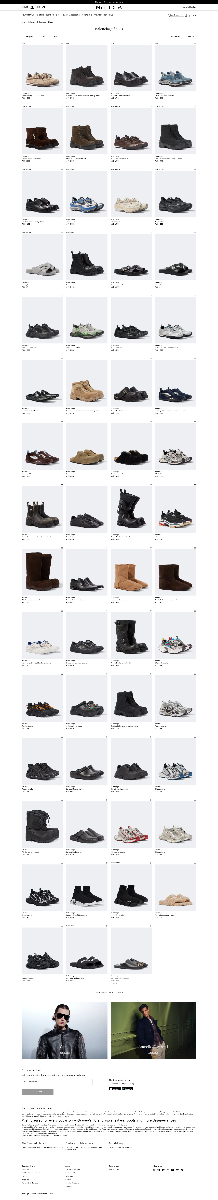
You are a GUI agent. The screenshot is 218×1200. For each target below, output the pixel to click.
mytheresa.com (47, 1194)
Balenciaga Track (60, 1135)
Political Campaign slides (164, 915)
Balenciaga (41, 22)
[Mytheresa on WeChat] (182, 1170)
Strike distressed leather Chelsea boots (36, 537)
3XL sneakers (160, 789)
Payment (25, 1176)
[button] (168, 15)
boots (73, 1127)
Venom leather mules (119, 411)
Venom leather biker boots (121, 537)
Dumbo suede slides (74, 474)
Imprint (112, 1173)
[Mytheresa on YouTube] (172, 1170)
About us (68, 1166)
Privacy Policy (114, 1169)
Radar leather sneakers (119, 159)
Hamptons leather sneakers (76, 663)
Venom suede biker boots (31, 159)
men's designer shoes (111, 1131)
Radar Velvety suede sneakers (33, 96)
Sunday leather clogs (74, 852)
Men (32, 7)
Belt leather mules (117, 285)
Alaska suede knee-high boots (33, 600)
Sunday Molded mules (74, 789)
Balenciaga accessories (73, 1131)
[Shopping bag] (194, 15)
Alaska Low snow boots (30, 852)
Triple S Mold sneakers (119, 789)
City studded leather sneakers (77, 537)
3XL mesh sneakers (118, 852)
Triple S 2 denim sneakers (164, 96)
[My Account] (186, 15)
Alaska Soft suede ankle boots (166, 600)
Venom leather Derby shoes (121, 96)
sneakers (67, 1127)
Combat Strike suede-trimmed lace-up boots (83, 96)
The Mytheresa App (72, 1169)
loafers (81, 1127)
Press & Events (70, 1176)
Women (25, 7)
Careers (68, 1179)
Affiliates (68, 1186)
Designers (31, 22)
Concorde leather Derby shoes (77, 600)
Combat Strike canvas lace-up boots (168, 159)
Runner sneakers (161, 726)
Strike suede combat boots (76, 159)
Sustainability (70, 1173)
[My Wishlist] (190, 15)
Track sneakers (27, 726)
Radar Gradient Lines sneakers (166, 348)
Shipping (25, 1179)
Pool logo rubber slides (75, 978)
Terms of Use (114, 1166)
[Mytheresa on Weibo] (177, 1170)
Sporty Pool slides (28, 285)
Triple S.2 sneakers (29, 348)
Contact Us (26, 1169)
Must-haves (35, 1135)
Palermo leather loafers (30, 411)
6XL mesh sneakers (162, 663)
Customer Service (28, 1166)
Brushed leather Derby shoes (33, 222)
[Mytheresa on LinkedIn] (154, 1170)
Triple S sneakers (161, 537)
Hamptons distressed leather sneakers (36, 663)
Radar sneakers (116, 348)
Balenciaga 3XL (47, 1135)
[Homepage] (109, 7)
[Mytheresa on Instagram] (168, 1170)
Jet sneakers (71, 222)
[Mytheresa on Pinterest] (163, 1170)
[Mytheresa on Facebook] (158, 1170)
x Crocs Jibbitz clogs (74, 726)
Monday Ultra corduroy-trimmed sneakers (170, 411)
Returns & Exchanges (30, 1183)
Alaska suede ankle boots (120, 600)
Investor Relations (72, 1183)
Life (43, 7)
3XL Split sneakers (162, 474)
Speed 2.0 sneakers (118, 915)
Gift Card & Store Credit (31, 1173)
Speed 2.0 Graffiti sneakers (76, 915)
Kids (38, 7)
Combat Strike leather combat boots (80, 285)
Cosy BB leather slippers (120, 978)
